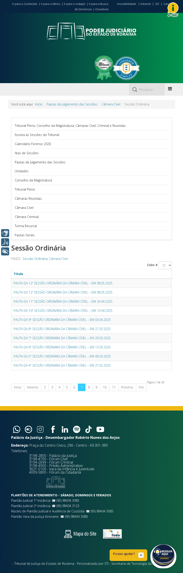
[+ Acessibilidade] (5, 251)
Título (18, 274)
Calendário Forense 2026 (33, 144)
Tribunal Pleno (25, 189)
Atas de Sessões (27, 153)
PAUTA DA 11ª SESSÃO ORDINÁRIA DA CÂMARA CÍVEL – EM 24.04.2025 (63, 301)
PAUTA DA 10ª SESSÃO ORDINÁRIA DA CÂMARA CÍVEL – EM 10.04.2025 (63, 310)
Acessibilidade (126, 4)
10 (104, 387)
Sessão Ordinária (35, 259)
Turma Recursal (26, 226)
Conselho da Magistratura (33, 180)
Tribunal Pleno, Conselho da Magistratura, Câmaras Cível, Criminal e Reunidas (70, 125)
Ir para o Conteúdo (24, 4)
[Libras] (5, 233)
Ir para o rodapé (74, 4)
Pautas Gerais (25, 235)
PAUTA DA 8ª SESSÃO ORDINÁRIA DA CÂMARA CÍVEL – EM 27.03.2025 (62, 329)
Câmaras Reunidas (28, 198)
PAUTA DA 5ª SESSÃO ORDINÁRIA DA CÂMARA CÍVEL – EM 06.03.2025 (62, 356)
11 (114, 387)
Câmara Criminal (27, 217)
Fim (141, 387)
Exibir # (152, 265)
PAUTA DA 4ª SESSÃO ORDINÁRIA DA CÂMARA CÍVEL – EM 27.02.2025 (62, 365)
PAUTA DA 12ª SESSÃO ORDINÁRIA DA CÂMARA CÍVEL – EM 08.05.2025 (63, 283)
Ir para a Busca (98, 4)
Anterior (32, 387)
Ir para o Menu (50, 4)
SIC (157, 4)
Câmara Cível (111, 104)
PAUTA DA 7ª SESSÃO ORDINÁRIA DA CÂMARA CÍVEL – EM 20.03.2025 (62, 338)
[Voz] (5, 242)
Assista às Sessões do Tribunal (37, 135)
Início (38, 104)
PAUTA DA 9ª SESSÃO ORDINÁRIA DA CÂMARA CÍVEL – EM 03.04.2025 (62, 320)
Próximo (127, 387)
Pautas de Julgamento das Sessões (72, 104)
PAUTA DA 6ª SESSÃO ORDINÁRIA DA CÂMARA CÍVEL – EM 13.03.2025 (62, 347)
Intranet (145, 4)
